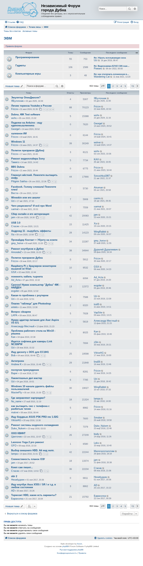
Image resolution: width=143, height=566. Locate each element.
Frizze (14, 109)
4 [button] (121, 86)
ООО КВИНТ (18, 433)
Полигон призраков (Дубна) (27, 150)
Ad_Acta (15, 280)
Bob (13, 355)
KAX (96, 159)
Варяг (14, 373)
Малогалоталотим (104, 451)
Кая (13, 337)
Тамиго (15, 162)
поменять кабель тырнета (27, 276)
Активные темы (30, 31)
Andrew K (16, 364)
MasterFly (16, 392)
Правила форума (14, 46)
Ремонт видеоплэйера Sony (28, 158)
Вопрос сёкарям (21, 311)
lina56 (97, 361)
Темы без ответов (12, 31)
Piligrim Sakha (19, 181)
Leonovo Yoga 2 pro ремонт (27, 442)
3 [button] (117, 86)
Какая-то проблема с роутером (29, 295)
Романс (98, 68)
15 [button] (132, 86)
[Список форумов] (23, 10)
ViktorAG (99, 352)
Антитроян (17, 361)
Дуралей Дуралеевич (106, 249)
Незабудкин (17, 479)
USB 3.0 (15, 222)
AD (13, 490)
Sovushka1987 (102, 175)
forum (79, 544)
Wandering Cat (102, 76)
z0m (96, 342)
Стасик (15, 226)
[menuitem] (20, 22)
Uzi (95, 60)
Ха (95, 223)
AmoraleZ (16, 252)
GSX (13, 272)
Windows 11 (18, 141)
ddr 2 (14, 476)
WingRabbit (100, 231)
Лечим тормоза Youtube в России (31, 105)
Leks (96, 443)
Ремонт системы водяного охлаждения (35, 425)
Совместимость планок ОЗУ (28, 459)
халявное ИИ (19, 133)
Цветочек (16, 436)
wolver (97, 142)
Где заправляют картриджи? (28, 397)
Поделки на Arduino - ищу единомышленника (26, 124)
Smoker (98, 417)
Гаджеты (20, 65)
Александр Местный (22, 326)
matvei (14, 412)
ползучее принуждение (25, 370)
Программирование (27, 57)
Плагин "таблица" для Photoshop (31, 303)
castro (97, 198)
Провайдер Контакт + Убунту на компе (34, 239)
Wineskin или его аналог (25, 197)
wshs (14, 118)
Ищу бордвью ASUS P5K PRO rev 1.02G (34, 416)
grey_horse (17, 243)
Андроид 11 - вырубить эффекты (31, 231)
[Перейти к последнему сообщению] (108, 98)
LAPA (14, 315)
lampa (97, 398)
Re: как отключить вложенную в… (111, 74)
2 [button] (113, 86)
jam (13, 217)
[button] (103, 86)
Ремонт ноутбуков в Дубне (27, 248)
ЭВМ (8, 38)
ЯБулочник (17, 100)
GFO (13, 445)
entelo (14, 307)
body (96, 434)
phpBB (65, 546)
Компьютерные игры (28, 73)
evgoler (15, 291)
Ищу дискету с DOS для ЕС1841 (30, 352)
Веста (14, 193)
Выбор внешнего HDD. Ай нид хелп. (32, 450)
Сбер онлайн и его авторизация (30, 214)
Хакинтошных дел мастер (26, 378)
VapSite (98, 312)
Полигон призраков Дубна (27, 257)
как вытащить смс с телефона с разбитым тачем (30, 407)
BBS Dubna (17, 166)
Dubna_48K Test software (25, 114)
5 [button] (125, 86)
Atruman (98, 187)
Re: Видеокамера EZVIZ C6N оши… (111, 66)
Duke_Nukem (18, 428)
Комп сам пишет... (22, 467)
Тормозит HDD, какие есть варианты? (33, 495)
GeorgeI (15, 129)
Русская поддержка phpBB (71, 550)
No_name (16, 401)
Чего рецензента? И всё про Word (31, 205)
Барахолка (17, 498)
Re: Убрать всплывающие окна (110, 58)
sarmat (15, 209)
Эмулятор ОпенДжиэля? (26, 97)
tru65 (96, 304)
